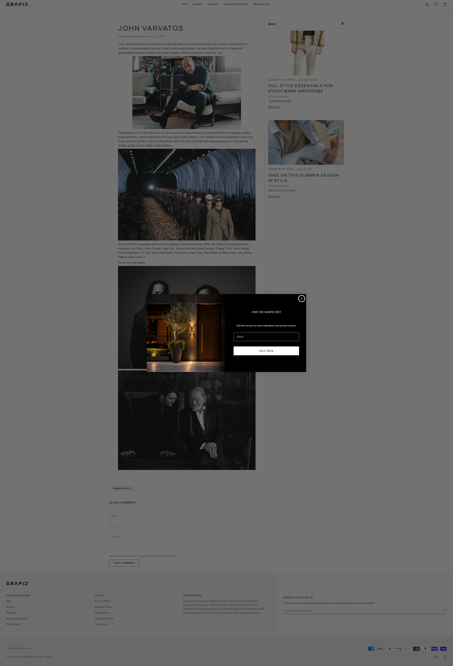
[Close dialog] (302, 298)
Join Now (266, 350)
